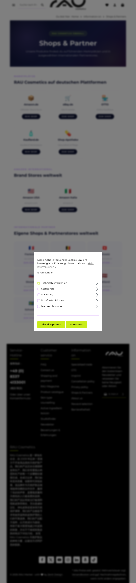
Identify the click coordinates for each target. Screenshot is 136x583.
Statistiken (47, 288)
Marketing (47, 294)
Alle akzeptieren (51, 324)
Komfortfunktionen (52, 300)
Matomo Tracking (51, 306)
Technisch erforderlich (54, 282)
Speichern (76, 324)
